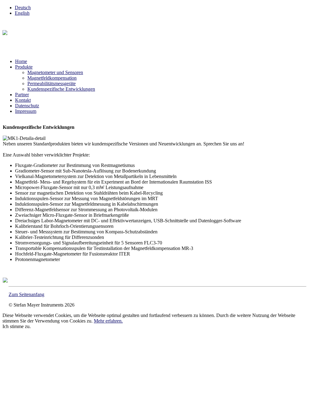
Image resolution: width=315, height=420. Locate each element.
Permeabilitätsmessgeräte (51, 83)
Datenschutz (27, 105)
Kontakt (23, 100)
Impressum (25, 111)
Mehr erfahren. (108, 320)
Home (21, 61)
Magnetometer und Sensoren (55, 72)
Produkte (24, 66)
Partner (22, 94)
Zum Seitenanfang (26, 294)
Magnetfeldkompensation (52, 78)
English (22, 13)
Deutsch (23, 7)
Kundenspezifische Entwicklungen (61, 89)
